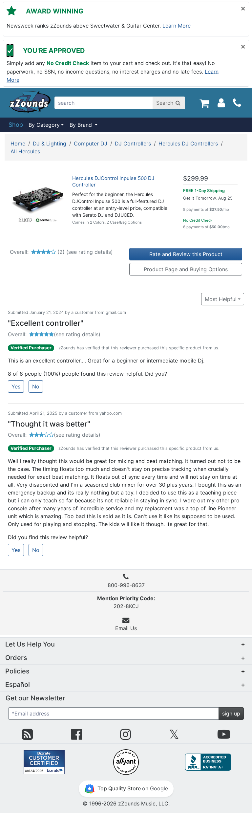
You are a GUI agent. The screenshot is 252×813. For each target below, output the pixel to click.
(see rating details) (89, 252)
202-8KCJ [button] (126, 602)
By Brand (82, 124)
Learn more (176, 25)
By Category (44, 124)
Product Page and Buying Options (186, 269)
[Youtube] (224, 737)
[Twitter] (174, 737)
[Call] (237, 103)
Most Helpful (221, 299)
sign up (231, 713)
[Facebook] (76, 737)
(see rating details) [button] (77, 334)
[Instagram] (125, 737)
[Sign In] (221, 102)
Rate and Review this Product (185, 254)
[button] (126, 644)
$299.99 (195, 178)
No (35, 386)
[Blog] (27, 737)
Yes (15, 386)
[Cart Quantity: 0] (204, 102)
